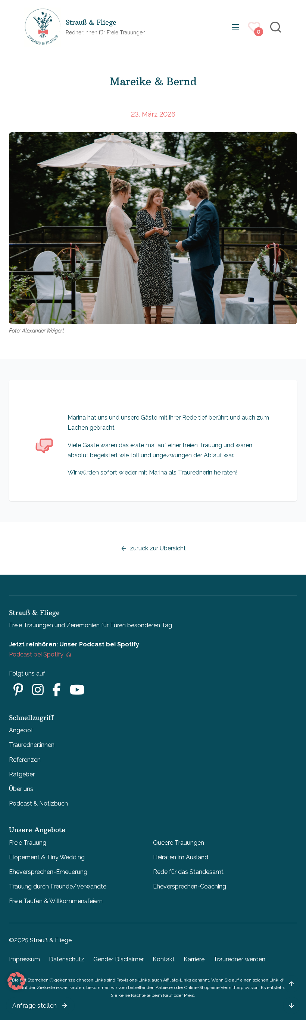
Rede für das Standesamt (188, 871)
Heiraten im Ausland (180, 857)
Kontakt (164, 959)
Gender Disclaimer (118, 959)
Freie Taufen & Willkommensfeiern (56, 901)
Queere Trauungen (178, 842)
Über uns (21, 788)
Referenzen (25, 759)
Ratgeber (22, 774)
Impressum (24, 959)
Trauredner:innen (31, 744)
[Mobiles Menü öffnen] (235, 27)
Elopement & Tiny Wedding (47, 857)
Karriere (194, 959)
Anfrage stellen (34, 1005)
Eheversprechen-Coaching (189, 886)
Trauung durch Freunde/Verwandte (57, 886)
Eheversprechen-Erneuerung (48, 871)
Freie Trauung (27, 842)
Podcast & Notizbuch (38, 803)
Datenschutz (66, 959)
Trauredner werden (239, 959)
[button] (16, 981)
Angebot (21, 730)
